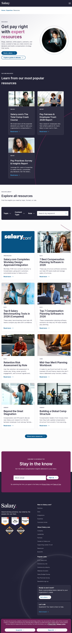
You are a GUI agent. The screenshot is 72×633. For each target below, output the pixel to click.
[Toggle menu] (70, 3)
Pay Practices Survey (43, 578)
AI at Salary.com (42, 560)
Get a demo (44, 597)
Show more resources (34, 436)
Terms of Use (57, 484)
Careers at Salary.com (43, 541)
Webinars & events (42, 571)
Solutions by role (42, 564)
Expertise (9, 10)
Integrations (40, 515)
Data (38, 511)
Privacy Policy (46, 484)
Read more (7, 276)
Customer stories (42, 522)
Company (40, 530)
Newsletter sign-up (42, 581)
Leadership (40, 534)
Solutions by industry (43, 567)
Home (3, 10)
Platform (39, 508)
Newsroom (40, 548)
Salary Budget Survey (43, 574)
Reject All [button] (51, 630)
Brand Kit (40, 552)
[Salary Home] (6, 3)
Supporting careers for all (44, 545)
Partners (39, 537)
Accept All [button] (19, 630)
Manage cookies (61, 624)
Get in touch (43, 612)
